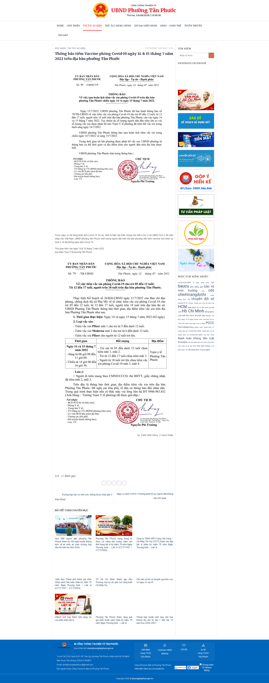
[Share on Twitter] (109, 483)
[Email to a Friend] (114, 483)
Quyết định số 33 (208, 331)
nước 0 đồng (200, 323)
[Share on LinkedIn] (124, 483)
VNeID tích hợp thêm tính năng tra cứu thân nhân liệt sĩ (73, 618)
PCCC (210, 323)
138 (212, 282)
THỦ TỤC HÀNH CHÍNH (118, 25)
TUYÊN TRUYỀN (193, 25)
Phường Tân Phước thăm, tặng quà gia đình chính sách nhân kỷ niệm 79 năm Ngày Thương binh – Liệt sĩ (114, 620)
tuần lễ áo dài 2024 (189, 346)
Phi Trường (150, 48)
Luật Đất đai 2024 (186, 315)
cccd (202, 291)
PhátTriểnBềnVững (185, 327)
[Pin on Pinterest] (119, 483)
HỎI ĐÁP (63, 35)
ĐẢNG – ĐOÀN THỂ (170, 25)
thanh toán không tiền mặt (196, 338)
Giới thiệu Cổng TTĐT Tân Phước (145, 653)
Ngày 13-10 (185, 319)
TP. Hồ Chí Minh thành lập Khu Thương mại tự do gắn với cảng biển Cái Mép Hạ (114, 582)
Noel (194, 323)
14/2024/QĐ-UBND (184, 283)
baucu (183, 286)
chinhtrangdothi (192, 294)
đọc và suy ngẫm (203, 350)
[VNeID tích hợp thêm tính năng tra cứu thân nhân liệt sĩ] (73, 604)
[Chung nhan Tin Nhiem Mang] (207, 667)
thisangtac (183, 342)
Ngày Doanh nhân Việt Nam (199, 319)
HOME (60, 25)
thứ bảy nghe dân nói (195, 342)
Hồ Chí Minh (193, 311)
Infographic (209, 312)
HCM (182, 306)
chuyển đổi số (202, 299)
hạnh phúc (192, 307)
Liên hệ (184, 649)
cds (211, 290)
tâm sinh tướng (203, 346)
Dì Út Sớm (189, 303)
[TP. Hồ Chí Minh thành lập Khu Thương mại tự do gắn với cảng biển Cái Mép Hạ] (114, 566)
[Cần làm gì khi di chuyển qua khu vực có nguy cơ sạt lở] (154, 566)
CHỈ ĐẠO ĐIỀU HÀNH (145, 25)
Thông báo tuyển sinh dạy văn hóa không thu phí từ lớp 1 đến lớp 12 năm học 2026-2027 (154, 620)
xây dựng (191, 350)
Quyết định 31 (209, 327)
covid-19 (181, 303)
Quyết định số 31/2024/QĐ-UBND (189, 331)
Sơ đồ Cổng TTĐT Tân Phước (203, 653)
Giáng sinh (198, 303)
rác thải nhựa (209, 335)
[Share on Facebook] (104, 483)
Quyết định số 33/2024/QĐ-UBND (190, 335)
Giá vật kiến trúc (208, 303)
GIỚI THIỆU (73, 25)
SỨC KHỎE (60, 48)
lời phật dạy (200, 315)
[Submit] (211, 55)
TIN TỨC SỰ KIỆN (92, 25)
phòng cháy (198, 327)
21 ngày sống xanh (201, 283)
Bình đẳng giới (196, 287)
